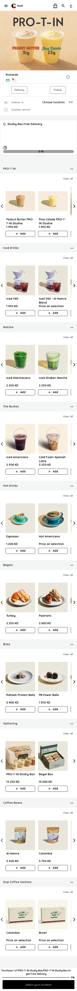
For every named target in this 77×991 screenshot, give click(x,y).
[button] (38, 77)
